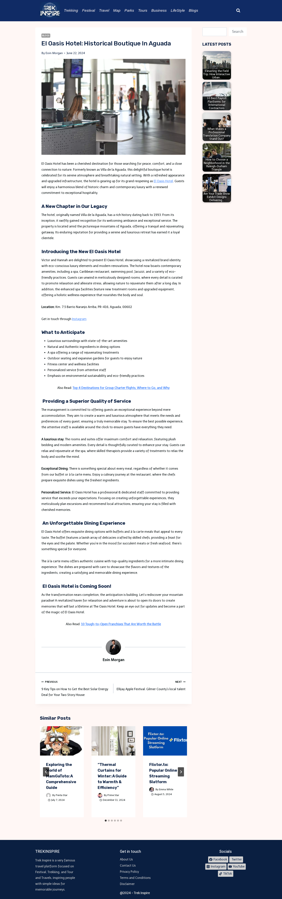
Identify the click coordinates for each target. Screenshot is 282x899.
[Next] (181, 771)
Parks (129, 10)
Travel (104, 10)
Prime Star (113, 795)
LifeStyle (178, 10)
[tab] (106, 821)
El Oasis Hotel (163, 181)
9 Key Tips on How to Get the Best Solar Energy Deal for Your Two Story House (74, 688)
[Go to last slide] (46, 771)
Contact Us (128, 865)
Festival (88, 10)
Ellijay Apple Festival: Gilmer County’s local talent (151, 685)
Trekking (71, 10)
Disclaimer (127, 884)
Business (159, 10)
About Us (126, 859)
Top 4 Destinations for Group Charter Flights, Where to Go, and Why (121, 388)
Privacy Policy (129, 871)
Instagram (79, 319)
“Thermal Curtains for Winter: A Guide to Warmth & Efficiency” (112, 776)
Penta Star (62, 795)
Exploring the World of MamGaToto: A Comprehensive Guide (61, 776)
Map (116, 10)
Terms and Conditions (135, 878)
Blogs (193, 10)
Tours (142, 10)
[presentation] (62, 741)
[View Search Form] (238, 10)
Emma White (166, 789)
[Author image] (48, 795)
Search (237, 32)
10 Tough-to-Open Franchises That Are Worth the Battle (121, 624)
